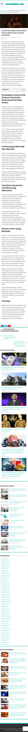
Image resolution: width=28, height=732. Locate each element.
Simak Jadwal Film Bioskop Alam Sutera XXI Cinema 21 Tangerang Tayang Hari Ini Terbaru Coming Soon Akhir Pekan (13, 474)
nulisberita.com (4, 609)
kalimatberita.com (5, 587)
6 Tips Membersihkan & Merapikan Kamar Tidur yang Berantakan (17, 699)
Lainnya (7, 10)
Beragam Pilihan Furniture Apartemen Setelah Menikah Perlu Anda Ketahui (17, 547)
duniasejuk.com (5, 568)
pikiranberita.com (5, 622)
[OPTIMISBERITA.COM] (14, 4)
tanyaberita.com (5, 632)
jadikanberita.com (5, 577)
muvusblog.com (5, 604)
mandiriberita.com (5, 597)
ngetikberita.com (5, 606)
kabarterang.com (5, 584)
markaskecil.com (5, 592)
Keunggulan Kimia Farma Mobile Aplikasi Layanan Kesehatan (17, 527)
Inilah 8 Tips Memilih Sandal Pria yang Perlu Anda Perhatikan (18, 502)
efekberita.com (4, 570)
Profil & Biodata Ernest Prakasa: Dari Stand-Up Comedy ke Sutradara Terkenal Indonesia (19, 343)
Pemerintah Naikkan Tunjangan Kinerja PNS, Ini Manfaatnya (9, 337)
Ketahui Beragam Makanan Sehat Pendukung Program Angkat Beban (17, 653)
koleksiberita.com (5, 591)
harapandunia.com (5, 573)
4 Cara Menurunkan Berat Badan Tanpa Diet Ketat (17, 521)
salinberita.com (5, 627)
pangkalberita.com (5, 615)
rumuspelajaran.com (6, 625)
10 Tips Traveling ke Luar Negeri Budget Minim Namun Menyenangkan (16, 509)
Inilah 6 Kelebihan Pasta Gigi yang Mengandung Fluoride (17, 515)
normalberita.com (5, 608)
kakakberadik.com (5, 585)
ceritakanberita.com (6, 567)
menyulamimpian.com (6, 601)
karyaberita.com (5, 589)
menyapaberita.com (6, 599)
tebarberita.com (5, 634)
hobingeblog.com (5, 575)
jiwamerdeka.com (5, 582)
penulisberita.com (5, 620)
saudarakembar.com (6, 628)
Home (2, 10)
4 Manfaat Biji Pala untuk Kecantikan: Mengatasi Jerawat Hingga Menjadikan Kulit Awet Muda (18, 680)
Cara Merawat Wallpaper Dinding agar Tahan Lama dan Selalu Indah (17, 489)
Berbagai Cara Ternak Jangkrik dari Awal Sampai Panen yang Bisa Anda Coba (18, 496)
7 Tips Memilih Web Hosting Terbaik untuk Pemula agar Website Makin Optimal (17, 693)
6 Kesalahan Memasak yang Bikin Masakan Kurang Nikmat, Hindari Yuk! (18, 667)
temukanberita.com (6, 637)
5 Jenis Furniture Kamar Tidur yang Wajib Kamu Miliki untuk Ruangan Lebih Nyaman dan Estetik (17, 540)
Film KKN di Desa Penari (9, 329)
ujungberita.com (5, 640)
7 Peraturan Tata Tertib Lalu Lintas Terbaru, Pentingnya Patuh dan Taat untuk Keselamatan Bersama (17, 687)
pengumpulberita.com (6, 616)
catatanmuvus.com (5, 563)
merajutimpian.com (6, 603)
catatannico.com (5, 565)
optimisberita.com (5, 613)
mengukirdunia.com (6, 596)
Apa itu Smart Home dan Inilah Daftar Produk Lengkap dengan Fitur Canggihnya (18, 534)
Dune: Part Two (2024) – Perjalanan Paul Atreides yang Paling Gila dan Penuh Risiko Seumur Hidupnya (17, 714)
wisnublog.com (4, 644)
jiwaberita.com (4, 580)
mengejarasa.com (5, 594)
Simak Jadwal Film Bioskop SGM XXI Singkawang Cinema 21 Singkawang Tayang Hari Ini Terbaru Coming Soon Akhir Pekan (18, 660)
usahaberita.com (5, 642)
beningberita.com (5, 561)
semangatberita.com (6, 630)
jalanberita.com (5, 579)
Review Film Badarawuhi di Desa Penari (9, 331)
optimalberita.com (5, 611)
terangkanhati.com (5, 639)
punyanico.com (5, 623)
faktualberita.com (5, 572)
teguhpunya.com (5, 635)
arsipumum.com (5, 558)
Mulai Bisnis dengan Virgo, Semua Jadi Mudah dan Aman (17, 673)
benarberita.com (5, 560)
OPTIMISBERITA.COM (11, 728)
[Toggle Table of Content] (22, 90)
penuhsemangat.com (6, 618)
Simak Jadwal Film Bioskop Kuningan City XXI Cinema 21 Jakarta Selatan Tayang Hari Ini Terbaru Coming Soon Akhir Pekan (18, 707)
